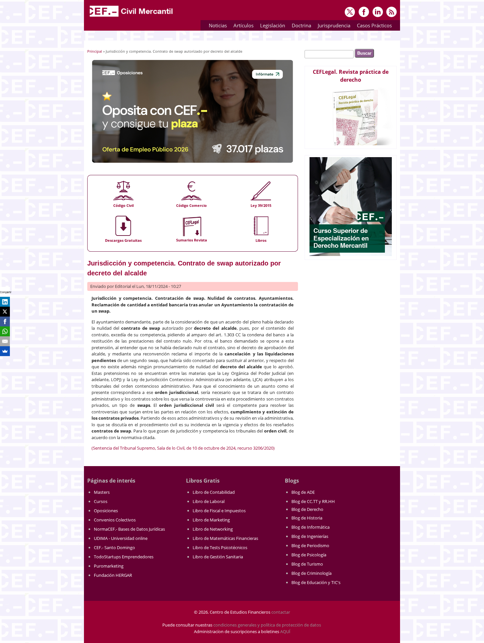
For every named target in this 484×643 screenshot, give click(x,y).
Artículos (242, 26)
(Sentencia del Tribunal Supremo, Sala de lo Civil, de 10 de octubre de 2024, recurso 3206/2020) (183, 448)
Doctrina (299, 26)
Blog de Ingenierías (309, 536)
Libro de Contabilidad (214, 492)
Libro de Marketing (211, 520)
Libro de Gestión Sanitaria (218, 557)
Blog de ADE (303, 492)
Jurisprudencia (332, 26)
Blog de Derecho (307, 509)
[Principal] (131, 17)
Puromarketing (108, 566)
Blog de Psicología (308, 555)
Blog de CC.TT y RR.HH (313, 501)
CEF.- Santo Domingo (114, 547)
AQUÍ (285, 631)
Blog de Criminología (311, 573)
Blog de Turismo (307, 564)
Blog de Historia (306, 518)
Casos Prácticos (373, 26)
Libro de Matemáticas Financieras (225, 538)
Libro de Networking (213, 529)
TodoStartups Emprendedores (123, 557)
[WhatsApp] (5, 331)
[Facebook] (5, 321)
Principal (94, 51)
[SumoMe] (5, 351)
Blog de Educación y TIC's (315, 582)
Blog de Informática (310, 527)
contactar (280, 612)
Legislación (271, 26)
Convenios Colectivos (115, 520)
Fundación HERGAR (113, 575)
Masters (102, 492)
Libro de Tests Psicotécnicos (220, 547)
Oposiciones (106, 511)
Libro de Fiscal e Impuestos (219, 511)
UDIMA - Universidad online (121, 538)
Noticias (218, 25)
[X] (5, 312)
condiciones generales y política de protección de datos (267, 625)
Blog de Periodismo (310, 545)
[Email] (5, 341)
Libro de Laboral (209, 501)
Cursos (100, 501)
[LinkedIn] (5, 302)
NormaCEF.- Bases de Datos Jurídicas (129, 529)
